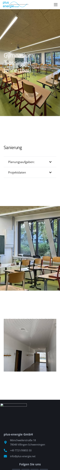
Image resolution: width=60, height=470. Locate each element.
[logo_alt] (15, 4)
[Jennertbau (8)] (30, 345)
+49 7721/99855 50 (21, 450)
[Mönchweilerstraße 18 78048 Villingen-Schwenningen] (7, 442)
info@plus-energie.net (23, 456)
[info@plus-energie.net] (7, 456)
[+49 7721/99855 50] (7, 450)
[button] (56, 4)
